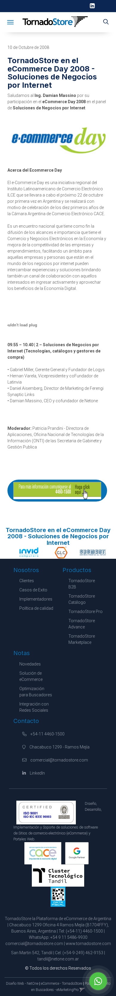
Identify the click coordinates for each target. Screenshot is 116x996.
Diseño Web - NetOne (22, 983)
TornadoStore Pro (85, 611)
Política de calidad (36, 608)
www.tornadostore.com (88, 943)
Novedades (30, 664)
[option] (26, 552)
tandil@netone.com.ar (58, 959)
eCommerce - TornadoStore (61, 983)
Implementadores (35, 599)
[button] (106, 22)
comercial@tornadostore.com (59, 760)
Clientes (26, 580)
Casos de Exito (33, 590)
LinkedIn (37, 773)
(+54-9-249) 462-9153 (82, 952)
